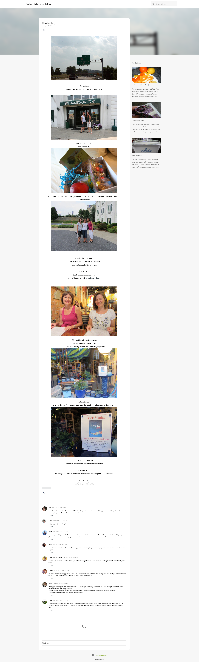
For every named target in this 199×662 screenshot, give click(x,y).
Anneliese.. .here (93, 278)
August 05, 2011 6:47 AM (60, 544)
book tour (46, 488)
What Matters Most (39, 4)
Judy (50, 544)
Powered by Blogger (101, 655)
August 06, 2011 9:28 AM (60, 600)
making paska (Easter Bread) (140, 85)
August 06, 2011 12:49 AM (60, 583)
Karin (50, 520)
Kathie (51, 570)
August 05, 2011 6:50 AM (71, 557)
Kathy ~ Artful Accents (56, 557)
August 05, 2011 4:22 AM (59, 507)
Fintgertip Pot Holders (138, 120)
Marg (50, 583)
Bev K (50, 531)
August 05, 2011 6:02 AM (60, 520)
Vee (50, 507)
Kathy (50, 600)
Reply (51, 516)
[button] (43, 30)
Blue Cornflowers (137, 155)
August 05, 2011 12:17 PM (61, 570)
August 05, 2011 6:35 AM (60, 531)
